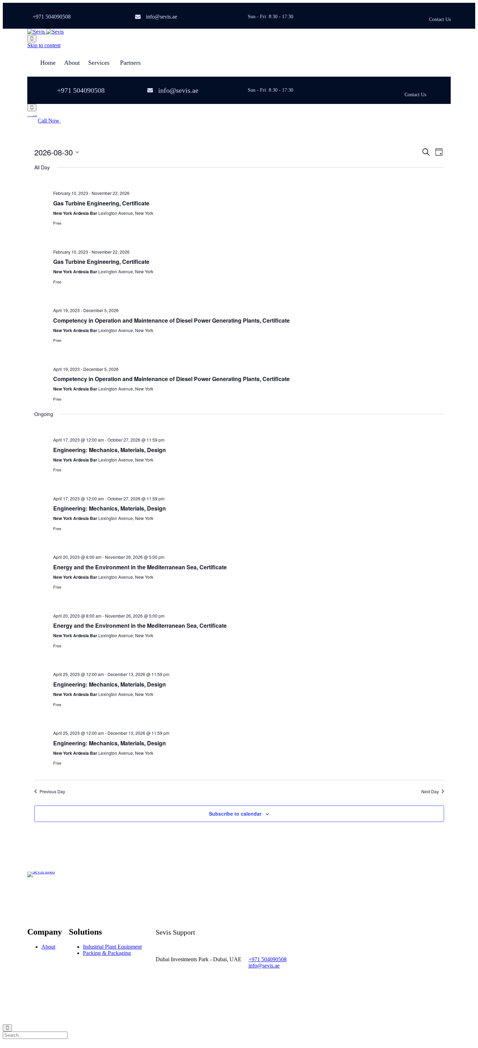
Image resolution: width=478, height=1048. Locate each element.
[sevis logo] (41, 871)
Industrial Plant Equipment (112, 947)
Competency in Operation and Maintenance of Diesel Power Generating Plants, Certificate (171, 320)
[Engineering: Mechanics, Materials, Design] (248, 428)
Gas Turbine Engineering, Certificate (101, 203)
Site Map (118, 1005)
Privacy (67, 1005)
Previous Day (52, 791)
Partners (130, 62)
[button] (49, 120)
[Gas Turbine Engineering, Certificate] (248, 181)
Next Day (430, 791)
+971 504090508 (52, 17)
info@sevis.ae (161, 17)
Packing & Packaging (107, 953)
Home (48, 62)
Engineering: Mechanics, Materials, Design (109, 450)
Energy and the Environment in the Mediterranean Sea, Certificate (140, 567)
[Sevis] (45, 32)
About (72, 62)
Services (99, 62)
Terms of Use (92, 1005)
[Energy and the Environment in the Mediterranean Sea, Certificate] (248, 545)
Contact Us (440, 19)
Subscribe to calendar (235, 813)
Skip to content (44, 45)
